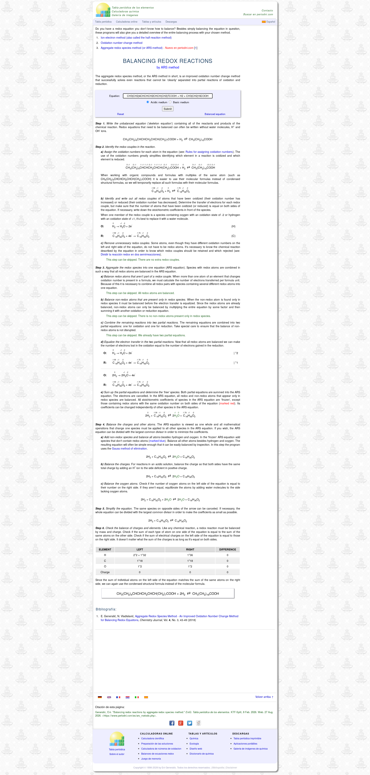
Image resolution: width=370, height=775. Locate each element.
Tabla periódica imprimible (247, 738)
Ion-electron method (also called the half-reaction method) (136, 37)
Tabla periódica (117, 749)
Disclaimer (231, 767)
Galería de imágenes (125, 15)
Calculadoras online (126, 21)
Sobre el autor (116, 754)
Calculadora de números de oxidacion (161, 748)
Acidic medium (159, 102)
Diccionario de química (202, 753)
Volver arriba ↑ (264, 697)
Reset (120, 114)
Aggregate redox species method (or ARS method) (132, 48)
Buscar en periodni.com (258, 14)
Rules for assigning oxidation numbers (209, 152)
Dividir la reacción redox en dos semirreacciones (130, 254)
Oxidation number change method (121, 43)
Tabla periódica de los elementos (133, 7)
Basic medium (180, 102)
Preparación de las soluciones (157, 743)
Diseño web (196, 748)
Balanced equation (215, 114)
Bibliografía (218, 767)
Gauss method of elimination (129, 448)
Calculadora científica (152, 738)
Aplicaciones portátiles (245, 743)
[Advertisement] (259, 133)
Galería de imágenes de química (251, 748)
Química (194, 738)
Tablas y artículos (151, 21)
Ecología (194, 743)
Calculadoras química (125, 11)
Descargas (171, 21)
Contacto (267, 10)
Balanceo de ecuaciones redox (157, 753)
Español (270, 21)
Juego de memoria (151, 758)
